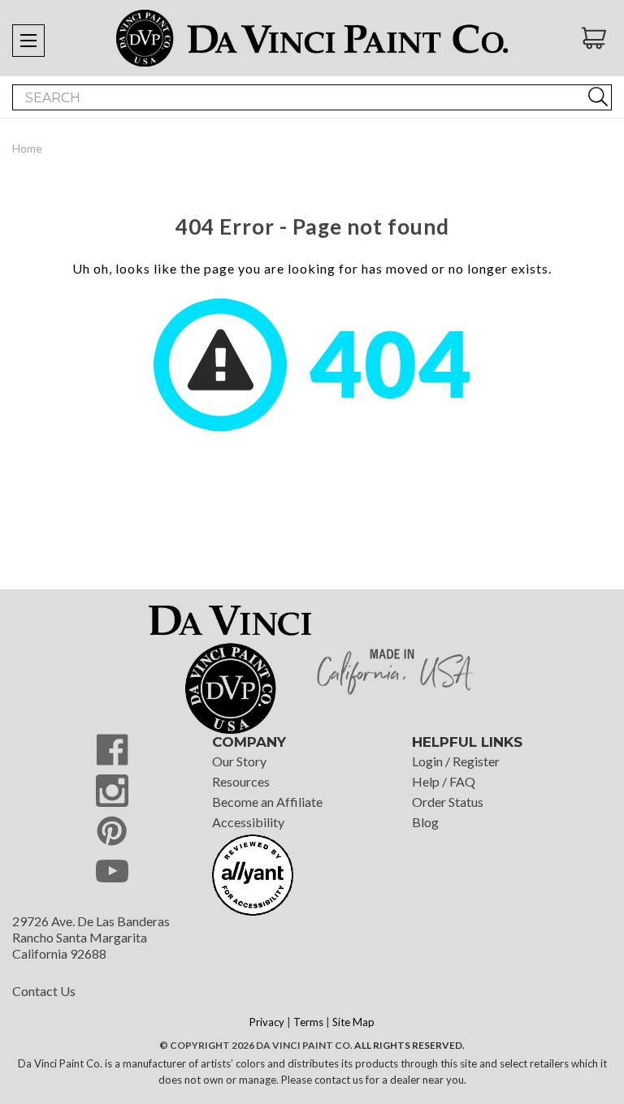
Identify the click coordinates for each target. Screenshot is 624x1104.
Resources (241, 781)
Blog (425, 822)
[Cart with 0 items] (597, 38)
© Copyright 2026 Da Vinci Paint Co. (256, 1045)
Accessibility (248, 822)
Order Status (447, 801)
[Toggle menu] (28, 40)
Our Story (239, 761)
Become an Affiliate (267, 801)
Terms (308, 1022)
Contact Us (44, 990)
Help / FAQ (443, 781)
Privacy (266, 1022)
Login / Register (456, 761)
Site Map (353, 1022)
